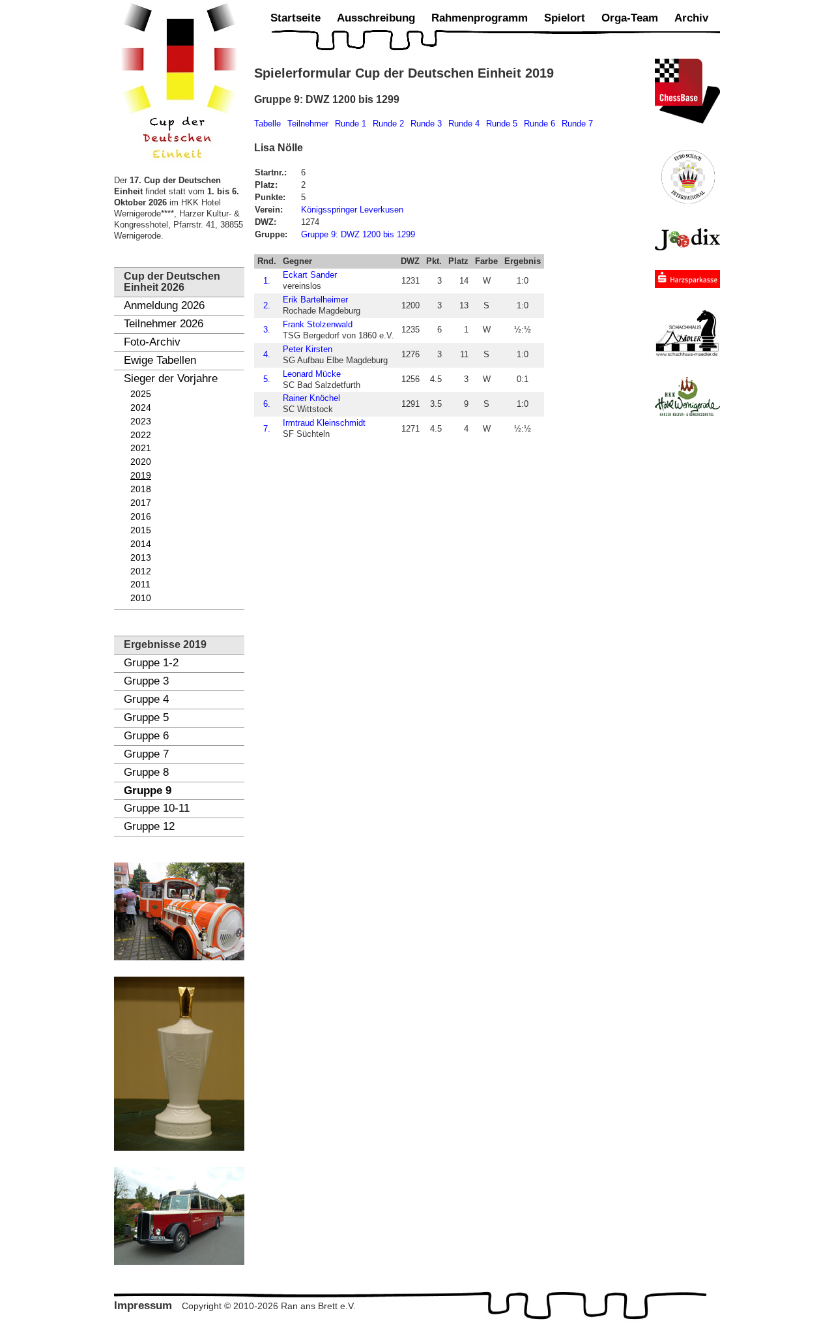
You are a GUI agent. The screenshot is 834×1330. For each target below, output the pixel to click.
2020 (140, 462)
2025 (140, 394)
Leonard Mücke (312, 374)
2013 (140, 558)
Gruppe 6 (146, 736)
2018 (140, 489)
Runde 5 (501, 123)
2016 (140, 517)
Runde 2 (388, 123)
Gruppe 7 (146, 754)
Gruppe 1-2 (151, 663)
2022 (140, 435)
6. (266, 404)
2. (266, 305)
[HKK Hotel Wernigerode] (687, 396)
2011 (140, 584)
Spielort (564, 18)
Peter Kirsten (307, 349)
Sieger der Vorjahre (171, 378)
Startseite (295, 18)
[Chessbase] (687, 91)
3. (266, 329)
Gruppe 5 (146, 717)
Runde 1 (350, 123)
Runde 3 (426, 123)
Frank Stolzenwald (317, 324)
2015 (140, 530)
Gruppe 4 (146, 699)
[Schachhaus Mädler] (687, 332)
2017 (140, 503)
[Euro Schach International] (687, 176)
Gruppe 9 (147, 790)
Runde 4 (464, 123)
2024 (140, 408)
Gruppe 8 (146, 772)
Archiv (691, 18)
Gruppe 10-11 (157, 808)
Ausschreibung (376, 18)
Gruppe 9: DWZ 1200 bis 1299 (358, 234)
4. (266, 354)
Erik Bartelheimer (315, 299)
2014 (140, 544)
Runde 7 (577, 123)
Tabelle (267, 123)
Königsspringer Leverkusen (352, 209)
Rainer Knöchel (311, 398)
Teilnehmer (307, 123)
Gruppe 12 (149, 826)
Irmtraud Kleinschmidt (324, 423)
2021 (140, 448)
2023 (140, 421)
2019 (140, 475)
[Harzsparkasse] (687, 279)
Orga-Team (629, 18)
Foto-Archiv (152, 342)
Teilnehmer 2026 (163, 324)
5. (266, 379)
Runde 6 (539, 123)
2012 (140, 571)
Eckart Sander (310, 275)
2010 (140, 598)
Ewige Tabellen (160, 360)
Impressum (143, 1305)
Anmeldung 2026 (164, 305)
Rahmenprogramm (479, 18)
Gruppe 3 (146, 681)
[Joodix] (687, 239)
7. (266, 429)
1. (266, 281)
